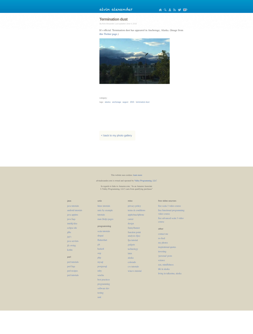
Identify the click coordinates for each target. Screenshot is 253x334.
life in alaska (164, 268)
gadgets (131, 244)
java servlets (72, 240)
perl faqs (71, 266)
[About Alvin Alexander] (169, 10)
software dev (103, 288)
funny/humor (134, 227)
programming (104, 283)
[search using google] (164, 10)
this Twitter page (108, 34)
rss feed (161, 238)
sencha (101, 275)
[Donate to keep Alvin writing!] (184, 10)
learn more (137, 175)
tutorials (101, 214)
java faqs (71, 218)
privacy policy (134, 205)
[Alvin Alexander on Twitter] (178, 10)
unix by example (105, 210)
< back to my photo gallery (116, 135)
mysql (100, 261)
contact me (163, 233)
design (131, 223)
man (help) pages (105, 218)
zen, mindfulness (166, 264)
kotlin (69, 249)
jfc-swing (71, 245)
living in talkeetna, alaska (169, 273)
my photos (163, 242)
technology (133, 248)
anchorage (116, 102)
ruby (100, 270)
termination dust (142, 102)
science (161, 260)
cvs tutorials (133, 266)
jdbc (69, 232)
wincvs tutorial (134, 270)
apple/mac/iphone (136, 214)
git (99, 244)
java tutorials (73, 205)
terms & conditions (136, 210)
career (130, 218)
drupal (100, 235)
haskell (101, 248)
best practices (104, 279)
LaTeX (130, 253)
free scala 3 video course (169, 205)
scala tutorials (104, 231)
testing (101, 292)
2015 (132, 102)
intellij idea (72, 223)
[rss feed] (174, 10)
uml (99, 297)
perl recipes (72, 270)
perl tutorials (73, 261)
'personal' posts (165, 255)
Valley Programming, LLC (145, 180)
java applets (72, 214)
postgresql (102, 266)
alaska (107, 102)
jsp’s (69, 236)
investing (162, 251)
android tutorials (74, 210)
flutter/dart (102, 239)
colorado (132, 262)
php (99, 257)
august (125, 102)
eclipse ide (72, 227)
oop (99, 253)
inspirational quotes (167, 246)
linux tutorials (104, 205)
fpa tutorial (133, 240)
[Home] (159, 10)
